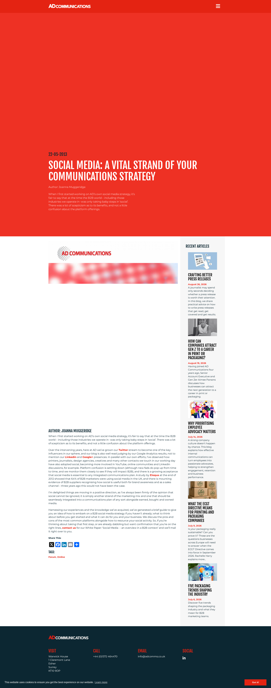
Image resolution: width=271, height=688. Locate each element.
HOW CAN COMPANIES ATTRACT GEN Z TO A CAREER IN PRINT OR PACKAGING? (202, 349)
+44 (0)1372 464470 (105, 656)
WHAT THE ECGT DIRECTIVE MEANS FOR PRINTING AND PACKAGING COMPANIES (201, 512)
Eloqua (154, 475)
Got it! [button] (255, 682)
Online (61, 557)
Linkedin (70, 457)
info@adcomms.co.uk (151, 656)
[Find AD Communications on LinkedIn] (186, 658)
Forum (52, 557)
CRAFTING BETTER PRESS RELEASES (200, 277)
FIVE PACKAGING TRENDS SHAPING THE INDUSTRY (200, 590)
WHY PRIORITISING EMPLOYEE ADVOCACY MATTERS (202, 427)
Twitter (123, 449)
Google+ (87, 457)
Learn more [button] (101, 682)
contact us (69, 527)
